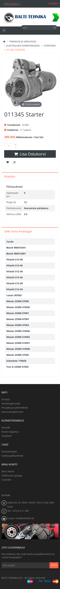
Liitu (54, 565)
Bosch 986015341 (16, 247)
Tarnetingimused (11, 403)
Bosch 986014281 (16, 253)
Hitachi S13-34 (14, 289)
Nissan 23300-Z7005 (17, 301)
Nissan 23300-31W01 (18, 342)
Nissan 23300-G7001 (17, 319)
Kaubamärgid (9, 451)
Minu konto (8, 471)
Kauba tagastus (10, 431)
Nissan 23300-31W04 (18, 331)
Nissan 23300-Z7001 (17, 313)
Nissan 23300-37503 (17, 354)
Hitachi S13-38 (14, 283)
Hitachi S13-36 (14, 277)
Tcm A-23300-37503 (17, 366)
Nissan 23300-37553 (17, 325)
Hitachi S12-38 (14, 271)
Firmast (6, 399)
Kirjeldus (9, 176)
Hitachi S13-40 (14, 259)
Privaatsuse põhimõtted (15, 407)
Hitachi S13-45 (14, 265)
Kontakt (6, 427)
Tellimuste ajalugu (12, 475)
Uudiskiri (7, 479)
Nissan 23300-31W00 (18, 348)
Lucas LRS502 (14, 295)
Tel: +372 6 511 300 (18, 510)
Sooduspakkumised (12, 455)
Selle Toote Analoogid (18, 231)
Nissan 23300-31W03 (18, 307)
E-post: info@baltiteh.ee (20, 518)
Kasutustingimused (12, 411)
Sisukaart (7, 435)
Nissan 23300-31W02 (18, 337)
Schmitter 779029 (16, 360)
